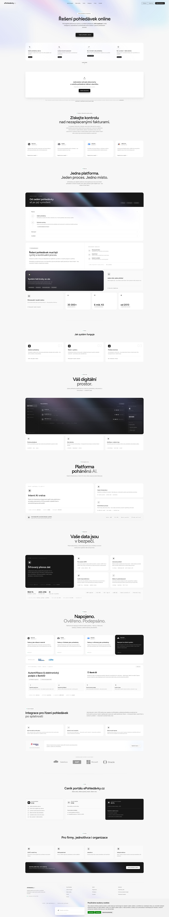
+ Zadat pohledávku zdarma (84, 34)
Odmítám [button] (98, 912)
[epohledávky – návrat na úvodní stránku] (10, 3)
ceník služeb (84, 62)
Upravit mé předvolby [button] (107, 912)
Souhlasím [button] (91, 912)
